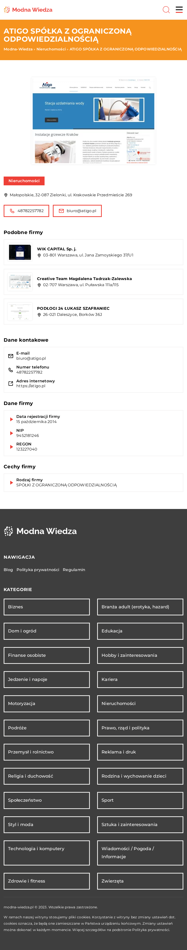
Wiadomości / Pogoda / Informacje (128, 852)
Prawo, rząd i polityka (126, 728)
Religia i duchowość (30, 776)
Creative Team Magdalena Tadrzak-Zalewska (84, 278)
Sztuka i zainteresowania (130, 824)
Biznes (15, 607)
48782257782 (31, 210)
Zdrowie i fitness (26, 881)
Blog (8, 569)
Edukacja (112, 631)
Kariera (110, 679)
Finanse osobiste (27, 655)
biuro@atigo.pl (81, 210)
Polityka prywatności (38, 569)
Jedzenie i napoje (27, 679)
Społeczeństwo (25, 800)
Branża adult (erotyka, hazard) (135, 607)
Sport (107, 800)
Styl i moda (20, 824)
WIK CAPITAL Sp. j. (56, 249)
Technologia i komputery (36, 848)
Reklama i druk (119, 752)
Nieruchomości (24, 181)
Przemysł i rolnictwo (31, 752)
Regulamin (74, 569)
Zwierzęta (113, 881)
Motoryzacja (21, 703)
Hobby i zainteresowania (129, 655)
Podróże (17, 728)
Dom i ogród (22, 631)
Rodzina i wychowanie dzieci (134, 776)
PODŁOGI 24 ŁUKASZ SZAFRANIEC (73, 308)
